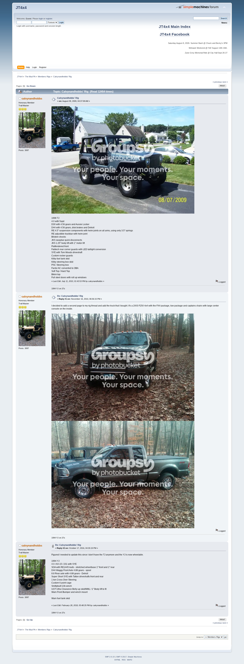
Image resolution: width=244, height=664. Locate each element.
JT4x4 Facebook (175, 34)
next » (225, 82)
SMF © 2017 (121, 657)
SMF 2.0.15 (110, 657)
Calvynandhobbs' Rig (68, 98)
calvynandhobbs (32, 98)
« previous (217, 82)
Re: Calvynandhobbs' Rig (70, 296)
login (41, 19)
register (49, 19)
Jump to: (199, 637)
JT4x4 (21, 7)
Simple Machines (135, 657)
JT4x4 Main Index (175, 27)
